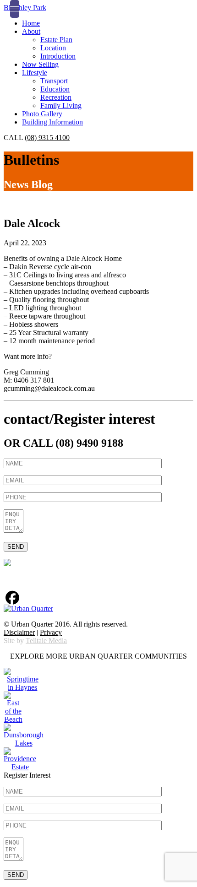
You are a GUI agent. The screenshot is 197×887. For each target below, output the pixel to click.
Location (53, 48)
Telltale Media (46, 640)
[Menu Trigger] (14, 9)
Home (31, 23)
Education (55, 89)
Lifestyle (34, 72)
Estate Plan (56, 39)
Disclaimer (19, 632)
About (31, 31)
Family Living (61, 105)
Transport (54, 81)
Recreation (55, 97)
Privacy (51, 632)
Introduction (58, 56)
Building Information (52, 122)
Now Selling (40, 64)
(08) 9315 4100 (47, 137)
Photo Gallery (42, 114)
